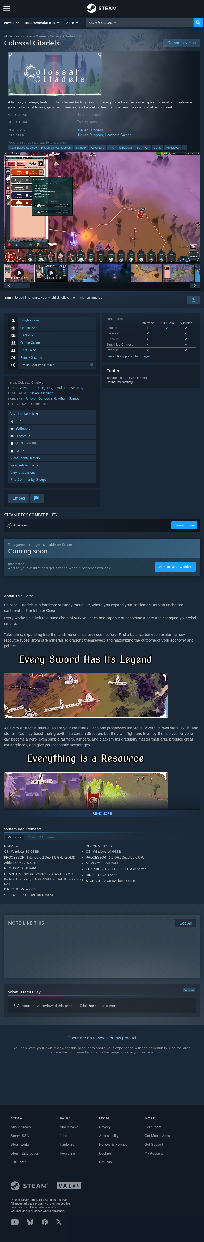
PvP (146, 147)
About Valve (69, 1127)
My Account (153, 1153)
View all (189, 990)
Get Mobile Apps (157, 1136)
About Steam (21, 1127)
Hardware (67, 1145)
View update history (25, 458)
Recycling (67, 1153)
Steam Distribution (25, 1153)
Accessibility (109, 1136)
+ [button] (184, 147)
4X (138, 147)
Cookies (105, 1153)
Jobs (63, 1136)
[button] (11, 22)
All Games (11, 36)
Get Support (153, 1145)
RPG (111, 147)
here (92, 1005)
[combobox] (140, 22)
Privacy (105, 1127)
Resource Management (56, 147)
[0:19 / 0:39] (102, 207)
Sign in (9, 297)
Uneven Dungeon (89, 130)
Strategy (81, 147)
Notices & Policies (113, 1145)
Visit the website (23, 414)
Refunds (105, 1162)
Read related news (24, 465)
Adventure (97, 147)
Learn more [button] (184, 525)
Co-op (158, 147)
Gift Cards (18, 1162)
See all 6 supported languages (128, 356)
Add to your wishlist (175, 566)
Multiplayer (173, 147)
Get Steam (152, 1127)
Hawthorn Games (118, 135)
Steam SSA (20, 1136)
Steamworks (20, 1145)
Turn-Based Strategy (23, 147)
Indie (40, 388)
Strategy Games (34, 36)
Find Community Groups (28, 480)
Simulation (125, 147)
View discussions (23, 472)
